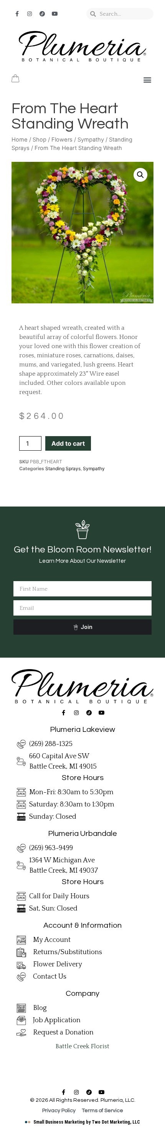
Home (20, 139)
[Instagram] (29, 13)
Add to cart (68, 443)
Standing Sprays (63, 468)
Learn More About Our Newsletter (82, 561)
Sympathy (91, 139)
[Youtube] (55, 13)
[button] (147, 79)
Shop (39, 139)
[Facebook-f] (17, 13)
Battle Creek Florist (82, 1046)
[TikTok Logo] (42, 13)
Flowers (62, 139)
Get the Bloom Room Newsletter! (82, 549)
